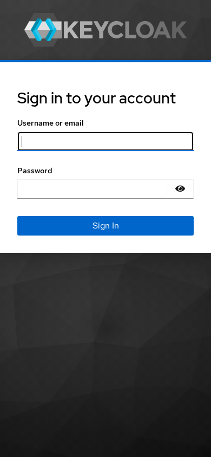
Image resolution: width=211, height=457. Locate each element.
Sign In (106, 225)
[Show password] (180, 189)
